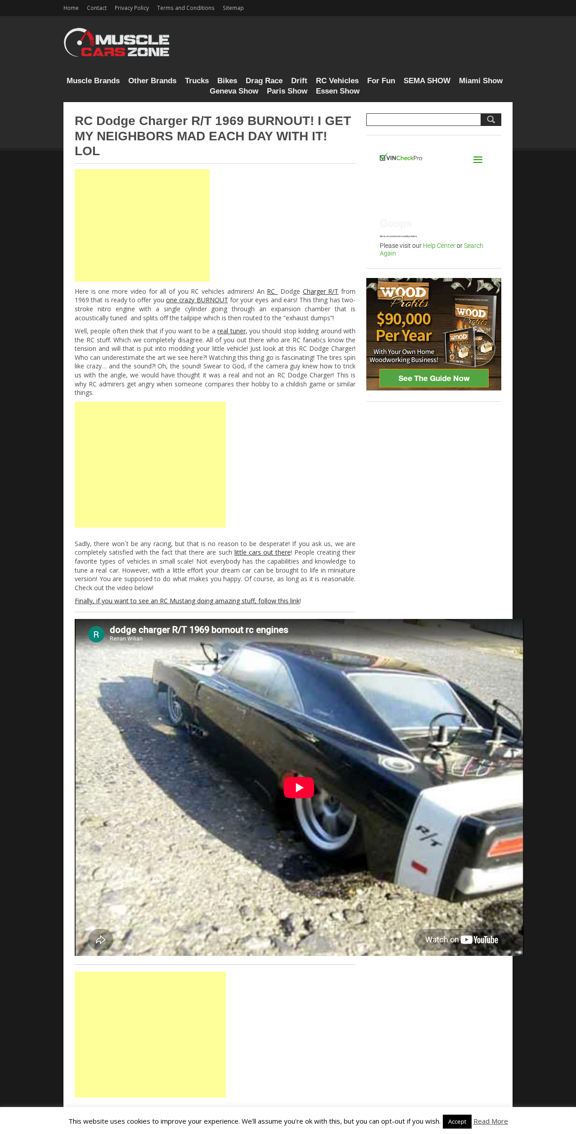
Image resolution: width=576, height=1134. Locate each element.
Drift (299, 80)
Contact (97, 7)
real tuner (231, 331)
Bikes (227, 80)
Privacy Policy (132, 7)
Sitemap (233, 7)
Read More (490, 1120)
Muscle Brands (93, 80)
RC (272, 291)
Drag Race (264, 80)
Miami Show (481, 80)
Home (71, 7)
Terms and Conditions (186, 7)
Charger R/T (321, 291)
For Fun (381, 80)
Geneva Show (234, 91)
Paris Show (287, 91)
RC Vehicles (337, 80)
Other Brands (152, 80)
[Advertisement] (142, 225)
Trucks (197, 80)
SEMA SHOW (427, 80)
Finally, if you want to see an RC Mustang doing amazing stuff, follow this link (187, 600)
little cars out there (262, 552)
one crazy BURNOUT (197, 300)
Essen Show (338, 91)
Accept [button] (457, 1121)
